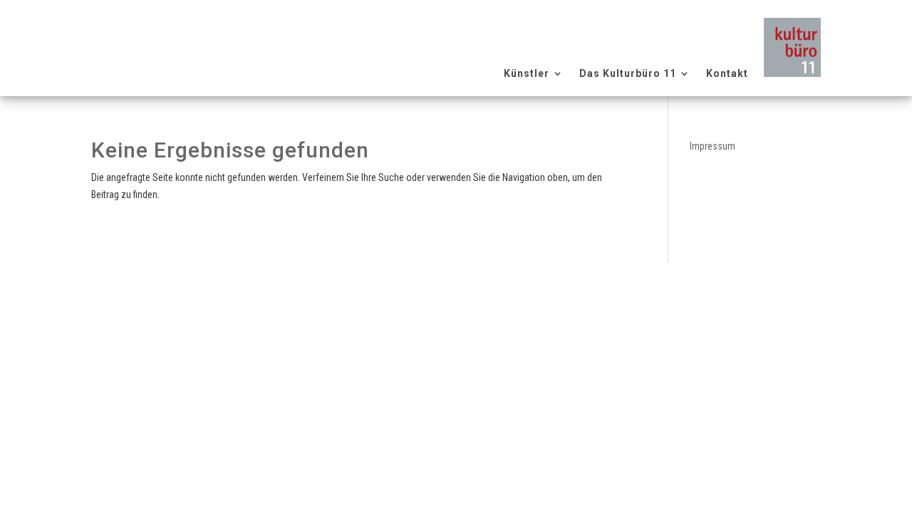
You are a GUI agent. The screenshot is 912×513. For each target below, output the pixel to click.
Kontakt (727, 73)
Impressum (712, 146)
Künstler (526, 73)
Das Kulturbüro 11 (627, 73)
